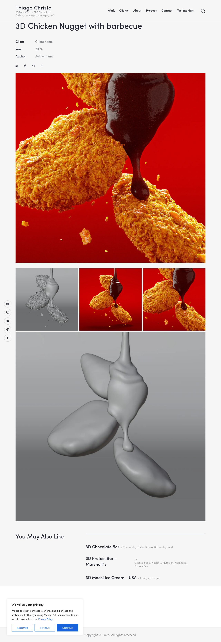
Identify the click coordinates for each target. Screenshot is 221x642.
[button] (42, 65)
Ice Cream (153, 578)
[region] (45, 617)
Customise (22, 627)
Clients (138, 562)
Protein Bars (141, 566)
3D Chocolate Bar (102, 546)
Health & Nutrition (162, 562)
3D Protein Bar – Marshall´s (101, 561)
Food (170, 547)
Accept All (67, 627)
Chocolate (129, 547)
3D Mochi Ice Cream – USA (111, 577)
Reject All (45, 627)
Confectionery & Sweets (151, 547)
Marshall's (180, 562)
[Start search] (203, 11)
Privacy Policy (45, 619)
